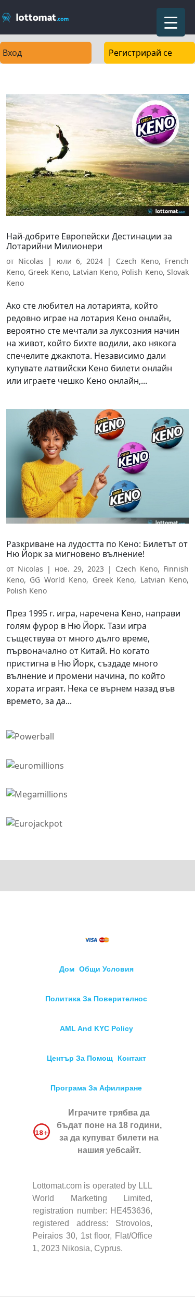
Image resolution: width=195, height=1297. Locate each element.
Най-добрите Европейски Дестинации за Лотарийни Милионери (89, 241)
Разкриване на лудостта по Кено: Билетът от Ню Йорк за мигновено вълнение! (97, 549)
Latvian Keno (95, 272)
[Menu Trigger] (171, 22)
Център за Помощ (80, 1058)
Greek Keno (48, 272)
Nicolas (31, 261)
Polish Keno (142, 272)
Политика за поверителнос (96, 999)
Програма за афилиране (96, 1088)
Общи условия (106, 969)
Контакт (132, 1058)
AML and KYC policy (96, 1028)
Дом (66, 969)
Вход (12, 52)
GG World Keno (58, 580)
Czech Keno (137, 261)
